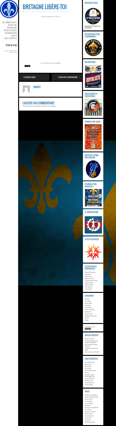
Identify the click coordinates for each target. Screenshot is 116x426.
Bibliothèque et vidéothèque (91, 395)
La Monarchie (88, 312)
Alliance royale (88, 364)
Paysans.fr (87, 373)
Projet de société (10, 30)
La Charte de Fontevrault (90, 370)
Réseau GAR (12, 25)
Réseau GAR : (88, 420)
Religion (86, 320)
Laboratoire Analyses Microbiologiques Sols (90, 375)
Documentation (11, 33)
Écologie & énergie (89, 283)
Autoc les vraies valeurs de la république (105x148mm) (91, 341)
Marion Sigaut (88, 366)
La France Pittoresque (90, 378)
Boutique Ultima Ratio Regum (92, 397)
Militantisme (12, 27)
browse (53, 63)
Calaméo (48, 63)
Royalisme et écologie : (90, 422)
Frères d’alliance (88, 307)
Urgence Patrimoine (89, 382)
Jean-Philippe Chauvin (90, 362)
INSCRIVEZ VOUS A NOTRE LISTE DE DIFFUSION (92, 27)
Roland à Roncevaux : (90, 339)
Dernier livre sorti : (89, 399)
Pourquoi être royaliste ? (90, 412)
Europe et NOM (88, 303)
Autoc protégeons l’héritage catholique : (91, 345)
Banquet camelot (89, 314)
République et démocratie (91, 316)
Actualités (87, 299)
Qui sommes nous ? (9, 22)
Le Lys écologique (89, 403)
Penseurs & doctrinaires (90, 272)
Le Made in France (89, 380)
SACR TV (14, 35)
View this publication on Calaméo (50, 16)
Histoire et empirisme (65, 11)
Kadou (34, 11)
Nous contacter (10, 38)
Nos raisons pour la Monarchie (91, 407)
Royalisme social (88, 276)
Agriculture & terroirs (89, 278)
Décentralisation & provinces (45, 11)
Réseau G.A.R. (88, 418)
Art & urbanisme (88, 287)
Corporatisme (88, 274)
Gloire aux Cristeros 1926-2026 (92, 352)
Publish (42, 63)
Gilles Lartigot (88, 368)
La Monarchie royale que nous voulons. (91, 349)
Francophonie (88, 305)
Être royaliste (88, 301)
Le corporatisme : (89, 401)
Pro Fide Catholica (89, 385)
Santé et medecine (89, 285)
